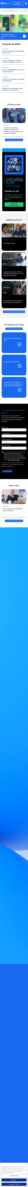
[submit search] (26, 10)
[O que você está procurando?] (15, 10)
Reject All (13, 1180)
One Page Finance (9, 243)
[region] (14, 1175)
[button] (24, 109)
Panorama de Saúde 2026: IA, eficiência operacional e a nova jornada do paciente (13, 273)
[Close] (26, 1164)
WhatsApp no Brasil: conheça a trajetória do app (9, 36)
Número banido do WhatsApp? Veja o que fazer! (13, 509)
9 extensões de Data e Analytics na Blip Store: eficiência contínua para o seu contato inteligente (13, 130)
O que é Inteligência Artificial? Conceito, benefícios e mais (12, 61)
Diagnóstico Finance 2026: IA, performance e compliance (13, 301)
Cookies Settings (14, 1175)
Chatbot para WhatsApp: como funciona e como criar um (12, 89)
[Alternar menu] (26, 3)
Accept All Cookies (14, 1184)
